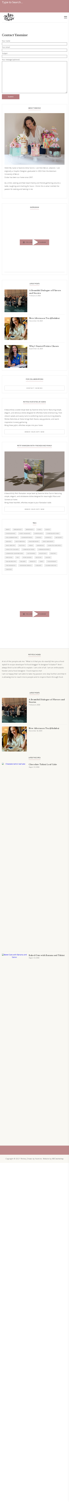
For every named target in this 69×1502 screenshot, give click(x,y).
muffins (42, 553)
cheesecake (10, 533)
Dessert (59, 537)
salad (48, 557)
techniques (10, 565)
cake (39, 529)
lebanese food (28, 549)
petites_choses (34, 215)
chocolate (38, 533)
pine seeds (27, 557)
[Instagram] (61, 269)
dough (8, 541)
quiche (38, 557)
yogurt (38, 565)
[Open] (34, 242)
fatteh (22, 545)
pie (18, 557)
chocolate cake (53, 533)
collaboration (11, 537)
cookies (48, 537)
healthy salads (12, 549)
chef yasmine (24, 533)
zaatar (8, 569)
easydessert (34, 541)
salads (23, 561)
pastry (53, 553)
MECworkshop (58, 1159)
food (31, 545)
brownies (29, 529)
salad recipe (11, 561)
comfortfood (27, 537)
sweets (32, 561)
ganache (40, 545)
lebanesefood (44, 549)
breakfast (18, 529)
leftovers (31, 553)
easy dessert (48, 541)
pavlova (9, 557)
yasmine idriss (25, 565)
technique (51, 561)
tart (41, 561)
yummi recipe (51, 565)
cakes (47, 529)
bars (8, 529)
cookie (38, 537)
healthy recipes (54, 545)
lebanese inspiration (14, 553)
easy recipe (10, 545)
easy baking (20, 541)
